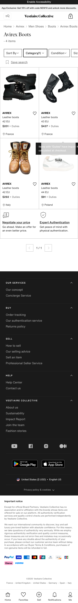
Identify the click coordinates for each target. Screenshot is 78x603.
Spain (62, 583)
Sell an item (14, 357)
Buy (8, 308)
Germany (52, 583)
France (9, 583)
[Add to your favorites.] (34, 113)
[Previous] (29, 248)
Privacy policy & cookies (37, 489)
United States (39, 583)
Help (9, 375)
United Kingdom (23, 583)
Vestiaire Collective (22, 400)
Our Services (16, 282)
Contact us (13, 388)
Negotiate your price (16, 222)
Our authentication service (24, 320)
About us (12, 407)
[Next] (48, 248)
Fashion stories (16, 431)
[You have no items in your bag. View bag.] (70, 16)
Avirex (20, 26)
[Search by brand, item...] (7, 16)
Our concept (14, 289)
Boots (52, 26)
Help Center (14, 382)
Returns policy (15, 326)
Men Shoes (36, 26)
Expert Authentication (55, 222)
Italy (70, 583)
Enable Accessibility (39, 2)
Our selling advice (18, 351)
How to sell (13, 345)
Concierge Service (18, 295)
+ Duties (14, 126)
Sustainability (15, 413)
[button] (70, 16)
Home (8, 26)
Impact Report (15, 419)
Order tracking (16, 314)
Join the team (15, 425)
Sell (9, 338)
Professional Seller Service (24, 363)
